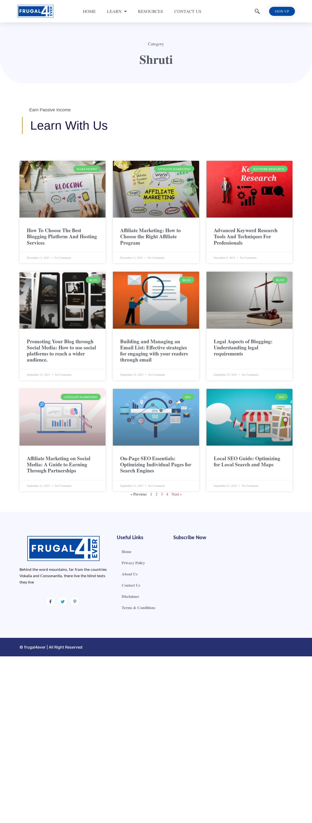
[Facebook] (50, 601)
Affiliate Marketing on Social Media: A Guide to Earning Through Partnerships (58, 464)
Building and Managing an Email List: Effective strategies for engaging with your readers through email (154, 351)
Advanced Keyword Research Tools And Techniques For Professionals (246, 236)
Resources (150, 11)
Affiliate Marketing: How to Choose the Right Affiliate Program (150, 236)
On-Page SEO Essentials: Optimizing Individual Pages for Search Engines (155, 464)
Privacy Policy (133, 562)
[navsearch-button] (257, 11)
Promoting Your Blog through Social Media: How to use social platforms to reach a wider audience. (61, 351)
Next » (177, 494)
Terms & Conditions (138, 607)
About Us (129, 574)
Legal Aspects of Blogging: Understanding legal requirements (243, 347)
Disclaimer (130, 596)
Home (89, 11)
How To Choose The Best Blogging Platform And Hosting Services (62, 236)
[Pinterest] (75, 601)
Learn (114, 11)
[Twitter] (63, 601)
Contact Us (187, 11)
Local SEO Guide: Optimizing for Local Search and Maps (247, 461)
